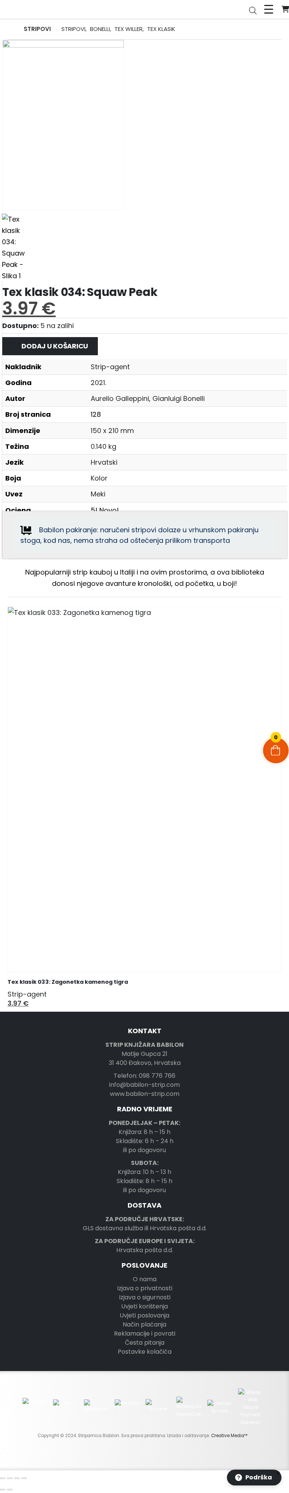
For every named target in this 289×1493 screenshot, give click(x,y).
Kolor (99, 478)
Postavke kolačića (145, 1351)
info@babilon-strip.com (144, 1084)
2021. (98, 382)
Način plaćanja (144, 1324)
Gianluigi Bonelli (178, 398)
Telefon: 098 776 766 (144, 1075)
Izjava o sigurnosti (144, 1297)
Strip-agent (110, 366)
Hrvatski (104, 462)
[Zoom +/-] (2, 1478)
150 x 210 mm (112, 430)
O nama (145, 1279)
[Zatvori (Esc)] (24, 1478)
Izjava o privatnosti (144, 1288)
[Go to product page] (144, 789)
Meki (98, 494)
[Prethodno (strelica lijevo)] (2, 1489)
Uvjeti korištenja (144, 1306)
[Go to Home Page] (10, 29)
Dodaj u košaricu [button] (268, 619)
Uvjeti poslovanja (144, 1315)
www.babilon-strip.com (144, 1093)
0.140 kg (103, 446)
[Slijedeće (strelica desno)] (9, 1489)
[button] (13, 812)
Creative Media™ (229, 1436)
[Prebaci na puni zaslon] (9, 1478)
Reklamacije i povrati (144, 1333)
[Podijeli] (17, 1478)
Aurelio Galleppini (120, 398)
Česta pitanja (144, 1342)
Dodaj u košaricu (54, 346)
